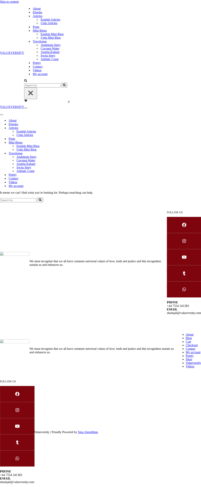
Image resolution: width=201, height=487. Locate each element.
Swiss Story (48, 55)
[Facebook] (184, 225)
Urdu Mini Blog (51, 37)
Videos (37, 70)
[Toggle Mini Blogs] (67, 142)
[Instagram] (184, 241)
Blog (189, 338)
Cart (188, 341)
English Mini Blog (52, 34)
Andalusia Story (51, 45)
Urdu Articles (49, 23)
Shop (189, 359)
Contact (37, 66)
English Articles (50, 19)
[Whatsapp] (184, 289)
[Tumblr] (184, 273)
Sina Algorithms (88, 432)
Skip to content (9, 1)
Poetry (37, 62)
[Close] (30, 93)
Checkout (192, 345)
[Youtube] (184, 257)
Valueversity (193, 363)
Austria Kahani (50, 52)
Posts (36, 27)
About (37, 8)
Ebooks (37, 12)
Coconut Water (50, 48)
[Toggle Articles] (67, 128)
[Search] (25, 81)
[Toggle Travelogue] (67, 153)
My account (40, 74)
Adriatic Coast (49, 59)
